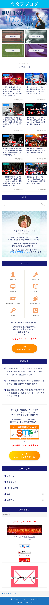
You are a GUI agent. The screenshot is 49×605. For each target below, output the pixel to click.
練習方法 (25, 500)
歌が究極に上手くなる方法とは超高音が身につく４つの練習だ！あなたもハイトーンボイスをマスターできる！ (25, 393)
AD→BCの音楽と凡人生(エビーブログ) (24, 538)
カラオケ (25, 476)
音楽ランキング (24, 555)
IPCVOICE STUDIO (24, 348)
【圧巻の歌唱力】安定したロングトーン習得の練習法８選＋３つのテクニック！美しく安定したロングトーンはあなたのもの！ (25, 371)
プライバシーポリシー (19, 599)
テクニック (25, 482)
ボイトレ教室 (25, 488)
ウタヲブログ (24, 4)
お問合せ (33, 599)
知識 (25, 494)
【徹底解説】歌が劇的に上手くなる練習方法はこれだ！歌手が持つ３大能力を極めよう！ (25, 382)
